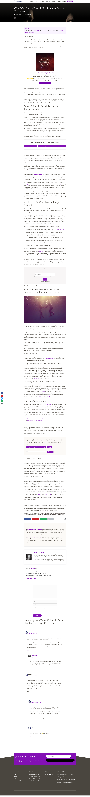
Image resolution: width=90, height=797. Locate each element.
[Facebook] (45, 774)
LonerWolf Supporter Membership (35, 776)
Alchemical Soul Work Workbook (35, 783)
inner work (62, 30)
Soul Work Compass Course (34, 774)
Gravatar (40, 608)
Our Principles (16, 778)
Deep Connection (19, 5)
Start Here (33, 1)
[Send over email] (2, 401)
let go (50, 429)
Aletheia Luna (34, 655)
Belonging (33, 568)
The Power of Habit (37, 378)
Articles (42, 1)
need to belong (29, 46)
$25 (50, 447)
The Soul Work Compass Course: (34, 529)
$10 (44, 447)
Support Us (48, 1)
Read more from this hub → (30, 32)
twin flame (62, 229)
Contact (64, 1)
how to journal (40, 396)
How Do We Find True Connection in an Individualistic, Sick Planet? (38, 575)
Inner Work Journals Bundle (34, 780)
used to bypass (60, 184)
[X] (52, 774)
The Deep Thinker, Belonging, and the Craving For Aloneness (37, 571)
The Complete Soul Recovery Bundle (35, 778)
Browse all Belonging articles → (31, 578)
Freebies (53, 1)
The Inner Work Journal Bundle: (34, 537)
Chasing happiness (49, 358)
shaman (39, 494)
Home (15, 5)
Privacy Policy (67, 793)
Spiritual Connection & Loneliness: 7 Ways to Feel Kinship (36, 573)
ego (64, 488)
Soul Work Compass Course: (45, 73)
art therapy (47, 396)
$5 (34, 447)
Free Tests (59, 1)
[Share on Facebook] (2, 393)
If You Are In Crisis (17, 783)
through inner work (33, 96)
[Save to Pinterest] (2, 396)
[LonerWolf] (18, 1)
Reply (28, 650)
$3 (29, 447)
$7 (39, 447)
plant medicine (47, 494)
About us (15, 776)
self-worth (41, 251)
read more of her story (58, 562)
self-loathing (42, 391)
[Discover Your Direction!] (45, 70)
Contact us (16, 785)
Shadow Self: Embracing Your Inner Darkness (36, 419)
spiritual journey (38, 174)
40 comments (28, 14)
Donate (50, 451)
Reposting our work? (17, 780)
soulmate (57, 229)
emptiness (28, 184)
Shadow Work (48, 404)
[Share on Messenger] (2, 398)
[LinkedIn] (50, 774)
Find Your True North (45, 83)
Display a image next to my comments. (45, 608)
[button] (74, 1)
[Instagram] (47, 774)
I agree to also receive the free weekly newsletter (45, 277)
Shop (38, 1)
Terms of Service (73, 793)
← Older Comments (29, 627)
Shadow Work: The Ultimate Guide (34, 420)
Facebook (51, 562)
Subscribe (70, 1)
